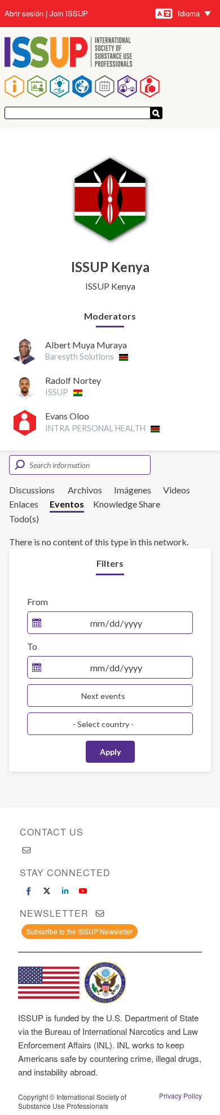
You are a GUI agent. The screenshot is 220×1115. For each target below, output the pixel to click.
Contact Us (51, 831)
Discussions (32, 489)
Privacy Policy (180, 1095)
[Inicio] (69, 53)
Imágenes (132, 489)
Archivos (85, 489)
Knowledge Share (126, 504)
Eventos (67, 504)
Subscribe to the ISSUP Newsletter (80, 931)
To (32, 646)
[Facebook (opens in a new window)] (29, 891)
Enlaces (23, 504)
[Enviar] (156, 113)
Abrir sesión (24, 13)
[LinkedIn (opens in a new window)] (65, 891)
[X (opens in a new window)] (47, 891)
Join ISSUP (69, 13)
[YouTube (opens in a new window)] (83, 891)
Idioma (189, 13)
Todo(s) (24, 518)
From (37, 601)
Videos (176, 489)
